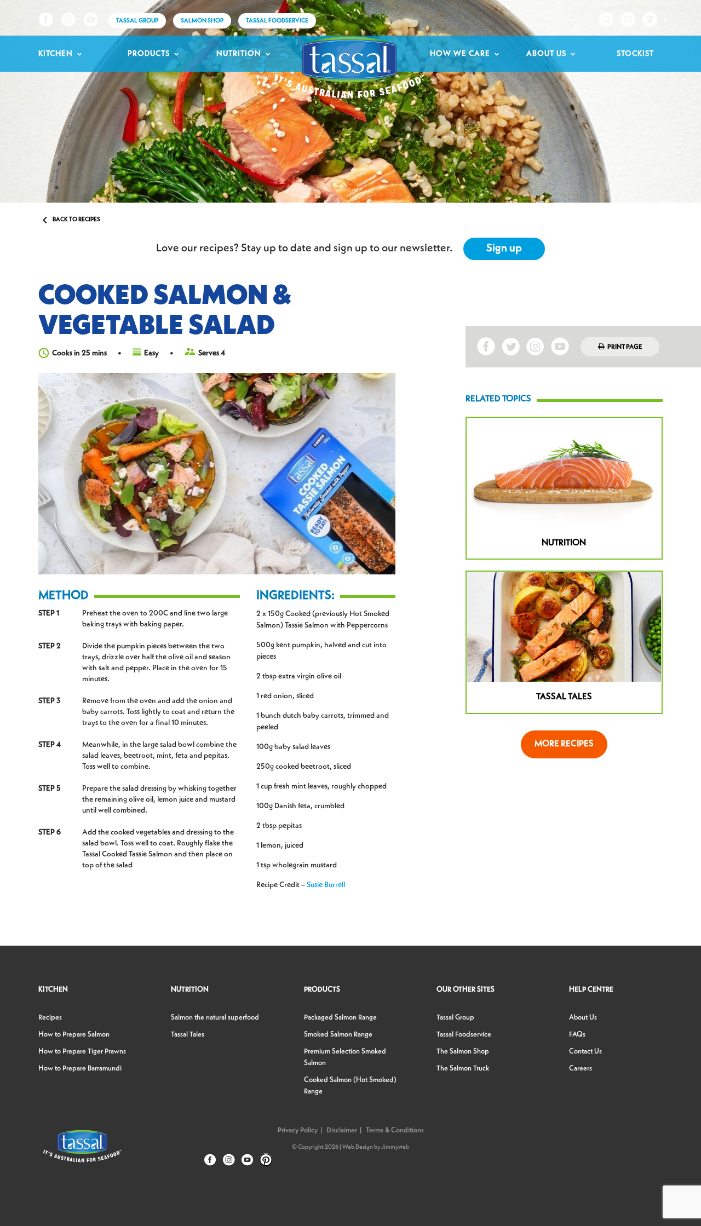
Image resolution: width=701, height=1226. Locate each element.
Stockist (635, 53)
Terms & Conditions (395, 1130)
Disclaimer (341, 1130)
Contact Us (585, 1051)
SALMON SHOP (202, 21)
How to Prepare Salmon (74, 1034)
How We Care (460, 53)
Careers (580, 1068)
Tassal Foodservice (277, 21)
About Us (546, 53)
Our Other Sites (465, 989)
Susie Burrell (326, 885)
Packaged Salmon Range (340, 1017)
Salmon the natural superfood (215, 1017)
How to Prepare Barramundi (80, 1068)
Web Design (357, 1147)
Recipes (50, 1017)
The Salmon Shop (462, 1051)
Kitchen (55, 53)
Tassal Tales (187, 1034)
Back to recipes (69, 220)
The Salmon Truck (462, 1068)
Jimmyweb (395, 1147)
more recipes (564, 744)
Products (149, 53)
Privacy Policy (298, 1130)
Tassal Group (455, 1017)
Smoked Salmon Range (338, 1034)
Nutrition (238, 53)
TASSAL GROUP (137, 21)
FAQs (577, 1034)
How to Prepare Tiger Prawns (82, 1051)
